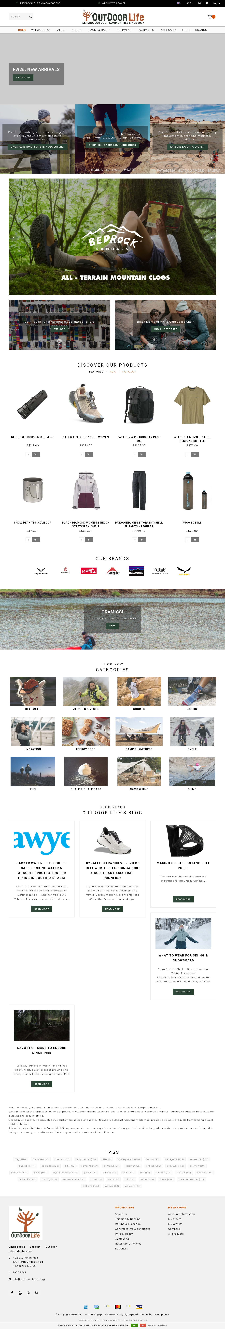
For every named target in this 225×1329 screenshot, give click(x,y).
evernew (197, 1166)
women (112, 1186)
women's (133, 1186)
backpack (27, 1166)
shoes (96, 1179)
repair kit (27, 1179)
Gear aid (62, 1159)
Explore (59, 329)
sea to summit (73, 1179)
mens (128, 1172)
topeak (147, 1179)
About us (121, 1214)
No (142, 1325)
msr (145, 1172)
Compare (174, 1228)
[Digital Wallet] (107, 1306)
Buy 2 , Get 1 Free (165, 329)
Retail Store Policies (128, 1243)
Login (216, 3)
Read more (41, 909)
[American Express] (86, 1306)
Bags (21, 1159)
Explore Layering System (187, 147)
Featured (96, 371)
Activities (146, 29)
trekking (91, 1186)
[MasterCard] (118, 1306)
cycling (153, 1166)
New (113, 371)
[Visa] (139, 1306)
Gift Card (168, 29)
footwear (19, 1172)
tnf (129, 1179)
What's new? (41, 29)
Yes (135, 1325)
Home (22, 29)
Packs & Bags (98, 29)
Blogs (185, 29)
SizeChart (121, 1248)
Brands (201, 29)
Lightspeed (131, 1314)
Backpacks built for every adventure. (37, 147)
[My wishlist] (207, 3)
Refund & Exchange (128, 1223)
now (112, 625)
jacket (90, 1172)
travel (166, 1179)
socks (113, 1179)
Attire (76, 29)
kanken (109, 1172)
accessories (199, 1159)
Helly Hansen (86, 1159)
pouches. (204, 1172)
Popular (129, 371)
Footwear (124, 29)
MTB (107, 1159)
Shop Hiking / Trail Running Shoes (112, 145)
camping (89, 1166)
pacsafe (184, 1172)
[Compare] (199, 3)
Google (144, 1320)
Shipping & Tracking (128, 1219)
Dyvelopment (161, 1314)
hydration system (65, 1172)
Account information (181, 1214)
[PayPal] (129, 1306)
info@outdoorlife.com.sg (29, 1279)
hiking (40, 1172)
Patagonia (174, 1159)
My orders (174, 1219)
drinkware (175, 1166)
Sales (60, 29)
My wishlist (175, 1223)
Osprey (152, 1159)
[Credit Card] (96, 1306)
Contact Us (122, 1238)
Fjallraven (41, 1159)
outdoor (163, 1172)
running (49, 1179)
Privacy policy (124, 1233)
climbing (111, 1166)
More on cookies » (158, 1325)
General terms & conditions (132, 1228)
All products (176, 1233)
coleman (133, 1166)
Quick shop (34, 436)
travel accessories (191, 1179)
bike (70, 1166)
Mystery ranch (129, 1159)
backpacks (50, 1166)
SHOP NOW (23, 77)
